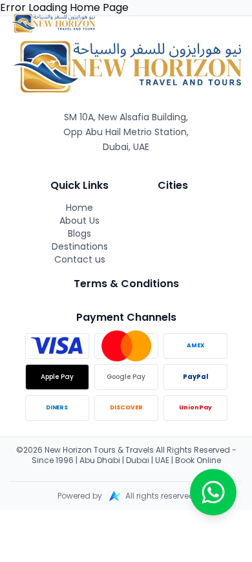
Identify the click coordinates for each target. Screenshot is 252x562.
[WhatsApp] (213, 492)
